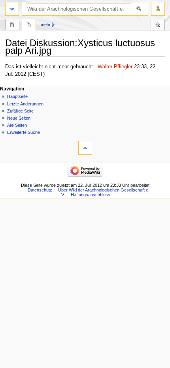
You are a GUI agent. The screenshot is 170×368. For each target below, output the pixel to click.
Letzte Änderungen (25, 103)
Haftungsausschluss (90, 194)
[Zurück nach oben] (85, 148)
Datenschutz (40, 190)
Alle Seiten (17, 125)
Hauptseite (17, 96)
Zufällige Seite (20, 111)
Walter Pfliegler (115, 66)
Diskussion (29, 25)
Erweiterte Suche (23, 132)
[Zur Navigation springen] (12, 9)
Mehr (46, 24)
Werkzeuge (157, 25)
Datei (12, 25)
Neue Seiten (18, 118)
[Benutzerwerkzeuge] (158, 9)
